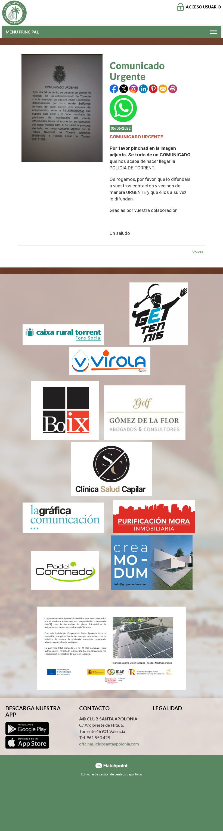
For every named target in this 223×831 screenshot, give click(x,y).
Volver (197, 252)
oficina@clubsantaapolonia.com (109, 743)
